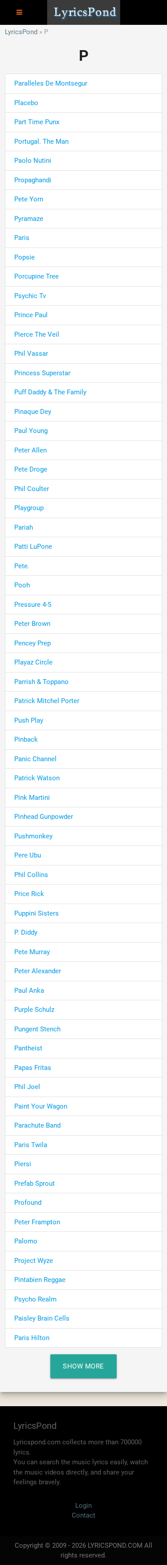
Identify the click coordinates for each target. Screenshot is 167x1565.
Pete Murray (32, 952)
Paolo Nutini (32, 161)
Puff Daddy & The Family (50, 392)
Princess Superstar (42, 373)
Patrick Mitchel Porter (46, 701)
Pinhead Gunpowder (43, 817)
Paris (21, 238)
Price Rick (29, 894)
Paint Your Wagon (40, 1106)
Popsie (24, 257)
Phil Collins (31, 875)
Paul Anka (29, 991)
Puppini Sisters (36, 913)
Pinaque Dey (32, 412)
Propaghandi (32, 180)
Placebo (26, 103)
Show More (83, 1366)
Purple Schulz (34, 1010)
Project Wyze (33, 1261)
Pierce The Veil (36, 334)
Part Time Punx (36, 122)
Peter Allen (30, 450)
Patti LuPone (33, 547)
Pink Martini (32, 798)
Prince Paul (31, 315)
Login (83, 1506)
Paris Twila (30, 1145)
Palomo (25, 1241)
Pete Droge (30, 469)
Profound (27, 1203)
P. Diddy (25, 932)
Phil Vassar (31, 354)
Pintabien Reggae (39, 1280)
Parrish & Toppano (41, 682)
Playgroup (29, 508)
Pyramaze (28, 219)
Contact (83, 1515)
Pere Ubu (27, 855)
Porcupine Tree (36, 276)
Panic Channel (35, 759)
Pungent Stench (37, 1029)
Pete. (21, 566)
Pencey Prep (32, 643)
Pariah (23, 527)
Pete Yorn (28, 199)
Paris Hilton (31, 1338)
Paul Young (31, 431)
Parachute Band (37, 1125)
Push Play (28, 720)
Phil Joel (27, 1087)
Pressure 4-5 (32, 605)
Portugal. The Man (41, 141)
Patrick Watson (37, 778)
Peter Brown (32, 624)
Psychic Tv (30, 296)
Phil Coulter (31, 489)
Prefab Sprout (34, 1184)
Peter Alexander (37, 971)
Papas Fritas (32, 1068)
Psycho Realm (35, 1299)
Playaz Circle (33, 662)
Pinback (26, 739)
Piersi (22, 1164)
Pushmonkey (33, 836)
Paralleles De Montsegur (50, 83)
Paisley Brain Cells (41, 1318)
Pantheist (28, 1048)
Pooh (22, 585)
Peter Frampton (37, 1222)
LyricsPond (21, 32)
